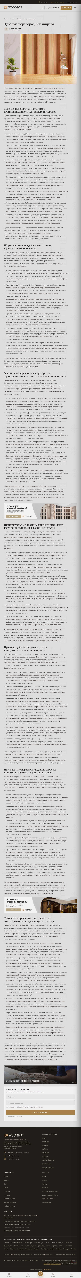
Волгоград (68, 1246)
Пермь (61, 1246)
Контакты (7, 1195)
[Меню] (75, 7)
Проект (6, 1177)
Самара (16, 1246)
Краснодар (41, 1246)
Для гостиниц (46, 1164)
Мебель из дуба (9, 1199)
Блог (13, 19)
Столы (44, 1177)
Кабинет (45, 1149)
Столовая (45, 1142)
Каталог (6, 1180)
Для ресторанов (47, 1167)
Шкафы (44, 1180)
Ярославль (44, 1249)
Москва (6, 1243)
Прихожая (45, 1153)
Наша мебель (46, 1202)
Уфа (22, 1246)
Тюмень (58, 1249)
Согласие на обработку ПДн (43, 1254)
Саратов (12, 1249)
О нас (6, 1188)
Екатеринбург (38, 1243)
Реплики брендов (48, 1160)
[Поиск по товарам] (43, 8)
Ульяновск (28, 1249)
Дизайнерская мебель (50, 1195)
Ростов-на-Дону (30, 1246)
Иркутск (73, 1249)
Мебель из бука (9, 1206)
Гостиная (45, 1156)
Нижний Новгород (57, 1243)
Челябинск (68, 1243)
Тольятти (20, 1249)
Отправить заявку (39, 1112)
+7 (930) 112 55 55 (52, 8)
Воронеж (54, 1246)
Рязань (36, 1249)
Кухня (44, 1138)
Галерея (7, 1191)
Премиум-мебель (48, 1199)
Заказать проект (71, 2)
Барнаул (66, 1249)
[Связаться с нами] (40, 1274)
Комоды (44, 1184)
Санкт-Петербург (16, 1243)
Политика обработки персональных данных (18, 1254)
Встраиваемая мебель (49, 1191)
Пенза (6, 1249)
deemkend (47, 1269)
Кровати (45, 1188)
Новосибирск (28, 1243)
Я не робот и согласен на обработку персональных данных (26, 1107)
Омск (48, 1246)
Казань (47, 1243)
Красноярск (8, 1246)
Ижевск (52, 1249)
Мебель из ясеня (10, 1202)
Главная (6, 19)
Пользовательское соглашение (65, 1254)
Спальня (45, 1145)
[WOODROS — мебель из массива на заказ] (13, 7)
